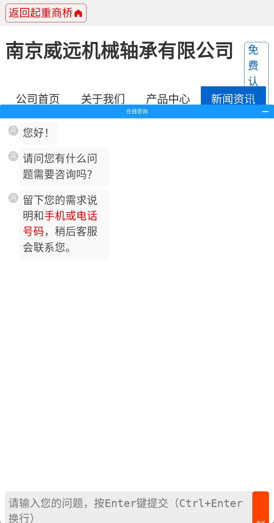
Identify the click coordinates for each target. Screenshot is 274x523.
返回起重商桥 (41, 13)
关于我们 (103, 99)
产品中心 (168, 99)
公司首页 (38, 99)
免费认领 (253, 73)
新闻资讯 (233, 99)
